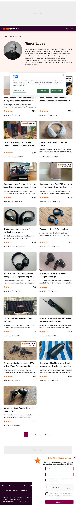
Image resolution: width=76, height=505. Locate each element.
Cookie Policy (20, 85)
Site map (17, 485)
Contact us (6, 485)
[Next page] (50, 434)
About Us (24, 490)
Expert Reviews (9, 29)
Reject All (43, 90)
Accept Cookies (56, 90)
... (40, 435)
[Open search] (67, 29)
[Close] (63, 75)
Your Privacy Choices (10, 490)
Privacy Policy (28, 485)
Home (5, 36)
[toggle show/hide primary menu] (72, 29)
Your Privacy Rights (19, 90)
